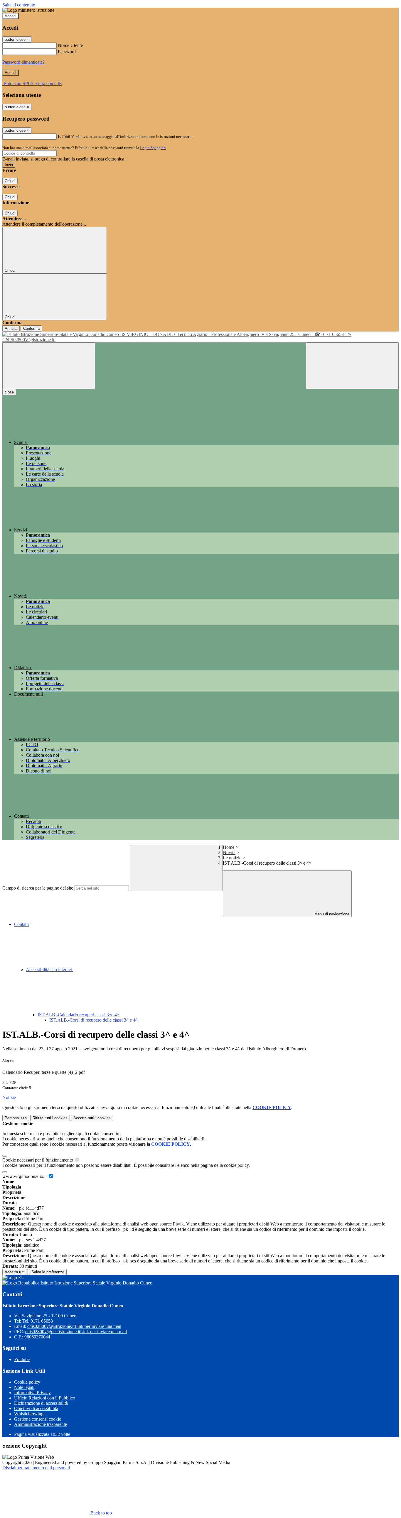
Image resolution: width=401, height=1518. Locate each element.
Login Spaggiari (153, 148)
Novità (229, 852)
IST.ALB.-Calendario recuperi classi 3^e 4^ (79, 1014)
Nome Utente (70, 45)
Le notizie (232, 857)
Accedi (10, 16)
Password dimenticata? (23, 62)
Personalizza (16, 1118)
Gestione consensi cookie (37, 1418)
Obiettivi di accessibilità (36, 1408)
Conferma (31, 328)
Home (228, 847)
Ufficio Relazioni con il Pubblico (44, 1397)
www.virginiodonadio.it (25, 1176)
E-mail (64, 136)
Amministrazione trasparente (40, 1424)
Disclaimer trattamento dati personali (36, 1467)
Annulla (11, 328)
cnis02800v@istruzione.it (74, 1326)
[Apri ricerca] (352, 365)
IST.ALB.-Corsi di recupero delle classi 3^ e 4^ (93, 1019)
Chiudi (10, 181)
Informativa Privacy (32, 1392)
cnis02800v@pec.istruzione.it (76, 1331)
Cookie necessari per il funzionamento (38, 1159)
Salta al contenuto (18, 4)
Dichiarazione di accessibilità (41, 1403)
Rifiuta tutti (50, 1118)
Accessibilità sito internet (49, 969)
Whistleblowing (28, 1413)
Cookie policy (27, 1382)
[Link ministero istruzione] (28, 10)
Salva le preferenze (47, 1272)
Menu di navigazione (331, 914)
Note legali (24, 1387)
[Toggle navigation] (48, 365)
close (9, 392)
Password (67, 51)
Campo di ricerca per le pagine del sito (37, 887)
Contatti (21, 924)
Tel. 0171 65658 (37, 1320)
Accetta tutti (92, 1118)
